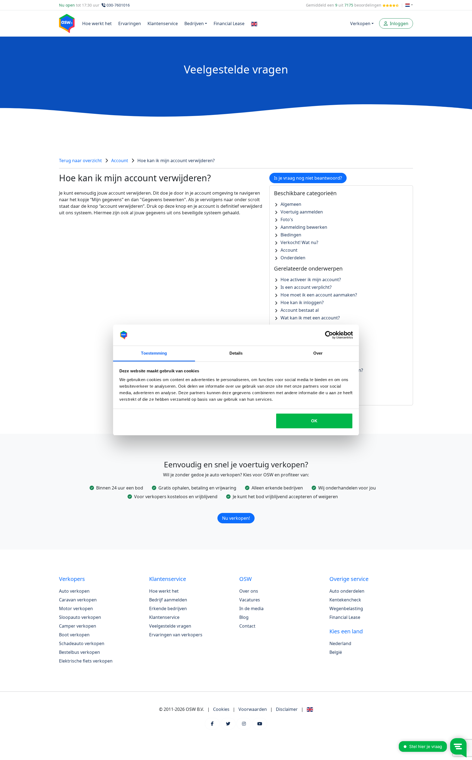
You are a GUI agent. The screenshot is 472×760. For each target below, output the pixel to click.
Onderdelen (293, 258)
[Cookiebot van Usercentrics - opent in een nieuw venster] (329, 335)
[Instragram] (244, 723)
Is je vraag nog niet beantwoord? (308, 178)
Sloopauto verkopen (80, 617)
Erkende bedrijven (168, 608)
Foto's (287, 219)
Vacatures (249, 600)
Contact (247, 626)
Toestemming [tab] (154, 353)
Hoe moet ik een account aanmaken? (319, 295)
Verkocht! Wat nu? (299, 242)
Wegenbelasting (346, 608)
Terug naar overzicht (80, 161)
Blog (244, 617)
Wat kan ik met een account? (310, 318)
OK (314, 420)
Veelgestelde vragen (170, 626)
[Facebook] (212, 723)
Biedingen (291, 235)
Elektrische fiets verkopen (86, 661)
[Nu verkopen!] (236, 511)
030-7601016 (118, 5)
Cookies (221, 709)
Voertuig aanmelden (302, 212)
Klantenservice (163, 23)
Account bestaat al (300, 310)
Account (119, 161)
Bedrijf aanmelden (168, 600)
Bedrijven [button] (194, 23)
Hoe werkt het (97, 23)
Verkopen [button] (360, 23)
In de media (251, 608)
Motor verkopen (76, 608)
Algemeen (291, 204)
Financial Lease (229, 23)
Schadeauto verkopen (81, 643)
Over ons (248, 591)
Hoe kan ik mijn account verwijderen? (176, 161)
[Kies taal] (409, 5)
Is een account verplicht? (306, 287)
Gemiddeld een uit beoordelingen (344, 5)
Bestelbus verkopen (79, 652)
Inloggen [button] (398, 23)
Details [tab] (236, 353)
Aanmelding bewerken (304, 227)
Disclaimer (287, 709)
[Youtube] (259, 723)
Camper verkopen (77, 626)
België (335, 652)
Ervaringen (129, 23)
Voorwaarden (252, 709)
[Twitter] (228, 723)
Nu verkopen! (236, 518)
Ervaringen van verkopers (175, 635)
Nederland (340, 643)
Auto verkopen (74, 591)
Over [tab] (318, 353)
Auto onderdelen (346, 591)
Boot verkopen (74, 635)
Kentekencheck (345, 600)
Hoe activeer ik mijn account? (311, 280)
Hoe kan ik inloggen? (302, 302)
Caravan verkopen (78, 600)
